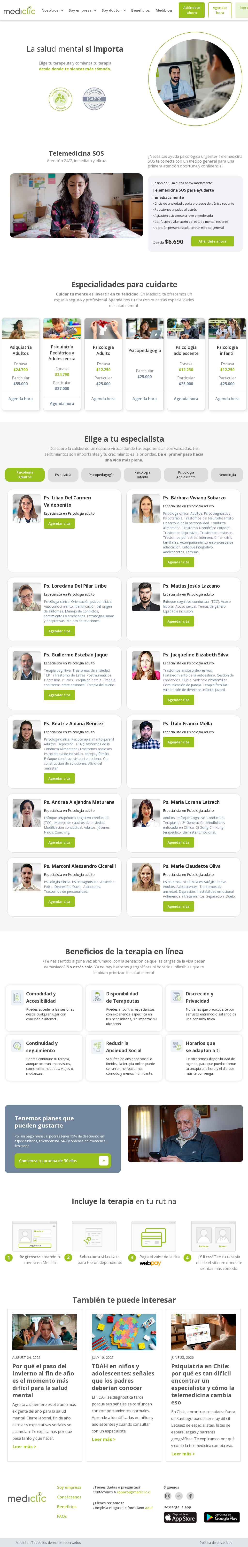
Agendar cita (59, 523)
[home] (19, 10)
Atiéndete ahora (212, 241)
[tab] (25, 475)
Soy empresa (69, 1487)
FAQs (62, 1516)
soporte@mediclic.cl (134, 1492)
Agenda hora (20, 398)
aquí (149, 1507)
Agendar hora (220, 10)
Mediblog (164, 10)
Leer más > (24, 1446)
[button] (52, 10)
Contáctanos (69, 1497)
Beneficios (140, 10)
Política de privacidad (216, 1542)
